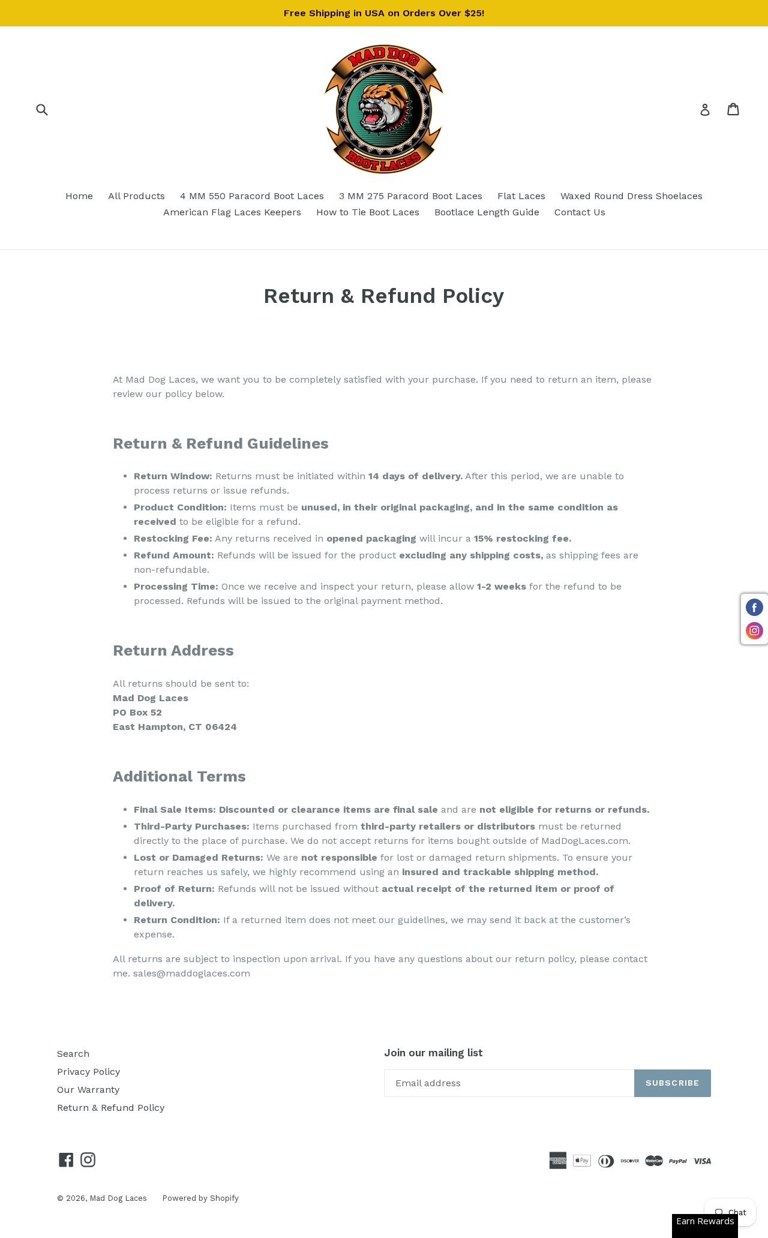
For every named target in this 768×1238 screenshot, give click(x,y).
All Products (136, 196)
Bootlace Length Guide (486, 212)
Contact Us (579, 212)
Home (79, 196)
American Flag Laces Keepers (232, 212)
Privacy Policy (88, 1071)
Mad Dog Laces (118, 1198)
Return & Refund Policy (110, 1107)
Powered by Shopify (200, 1198)
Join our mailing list (433, 1053)
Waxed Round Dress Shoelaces (631, 196)
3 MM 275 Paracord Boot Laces (410, 196)
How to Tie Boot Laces (367, 212)
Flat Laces (521, 196)
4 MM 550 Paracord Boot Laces (252, 196)
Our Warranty (88, 1089)
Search (73, 1053)
